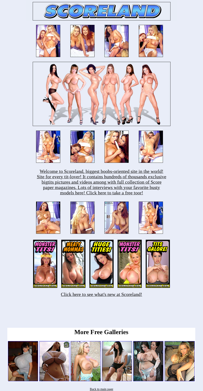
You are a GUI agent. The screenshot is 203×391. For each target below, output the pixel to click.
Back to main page (101, 389)
